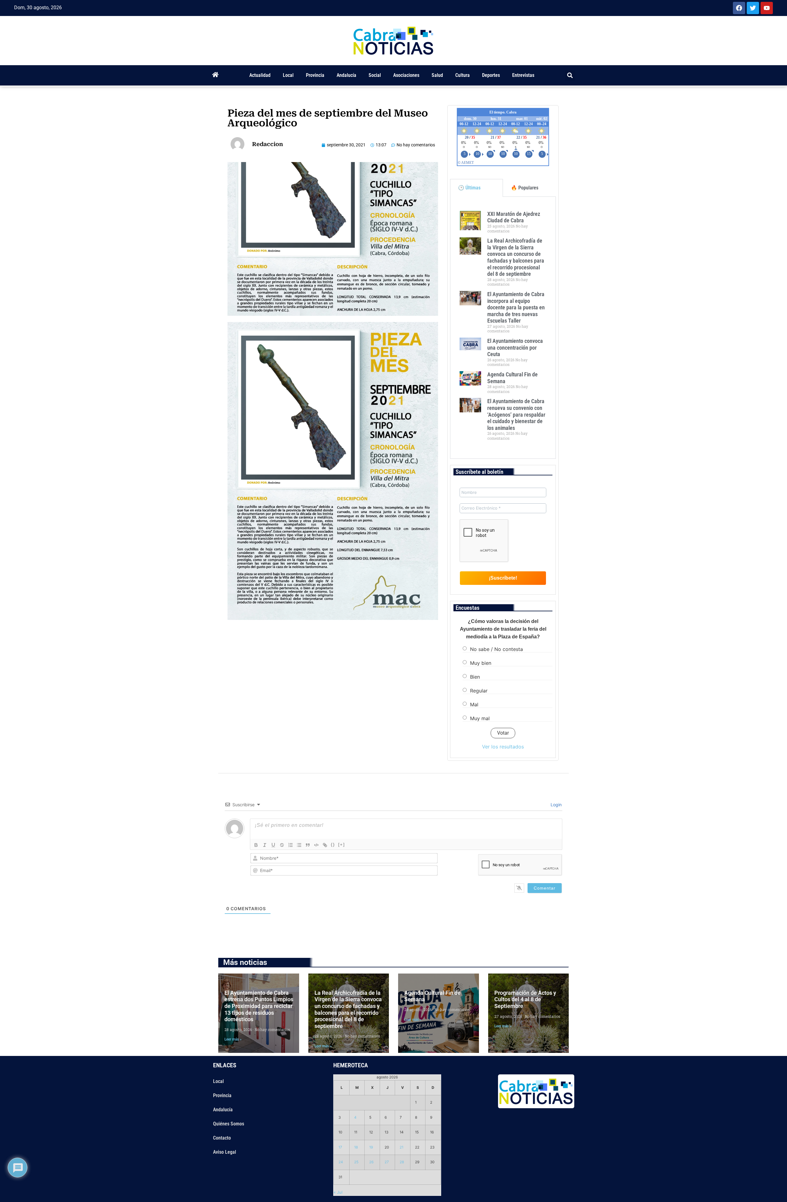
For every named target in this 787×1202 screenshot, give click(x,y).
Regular (479, 691)
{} (333, 844)
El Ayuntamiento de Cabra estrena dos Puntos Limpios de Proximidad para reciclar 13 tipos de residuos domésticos (258, 1006)
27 (387, 1162)
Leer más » (233, 1039)
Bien (475, 677)
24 (340, 1162)
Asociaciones (406, 75)
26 (371, 1162)
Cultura (462, 75)
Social (375, 75)
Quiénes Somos (228, 1124)
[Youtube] (767, 8)
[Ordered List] (290, 845)
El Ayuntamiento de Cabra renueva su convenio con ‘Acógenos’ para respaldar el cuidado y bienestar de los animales (516, 414)
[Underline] (273, 845)
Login (555, 804)
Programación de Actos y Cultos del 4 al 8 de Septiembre (525, 999)
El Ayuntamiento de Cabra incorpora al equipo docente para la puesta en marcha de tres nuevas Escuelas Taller (516, 307)
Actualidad (260, 75)
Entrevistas (523, 75)
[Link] (325, 845)
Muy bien (480, 663)
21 (401, 1147)
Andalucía (346, 75)
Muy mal (480, 718)
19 (371, 1147)
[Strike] (282, 845)
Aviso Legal (224, 1152)
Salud (437, 75)
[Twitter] (753, 8)
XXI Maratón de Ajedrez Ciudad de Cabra (513, 217)
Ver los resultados (503, 747)
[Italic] (264, 845)
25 (356, 1162)
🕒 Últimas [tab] (469, 188)
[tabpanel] (503, 328)
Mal (474, 704)
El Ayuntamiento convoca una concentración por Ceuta (515, 347)
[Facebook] (739, 8)
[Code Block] (316, 845)
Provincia (315, 75)
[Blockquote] (307, 845)
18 (356, 1147)
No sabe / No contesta (496, 649)
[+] (341, 844)
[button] (570, 75)
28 (402, 1162)
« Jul (338, 1192)
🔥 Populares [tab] (524, 188)
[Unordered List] (299, 845)
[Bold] (256, 845)
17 (340, 1147)
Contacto (222, 1138)
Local (288, 75)
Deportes (491, 75)
